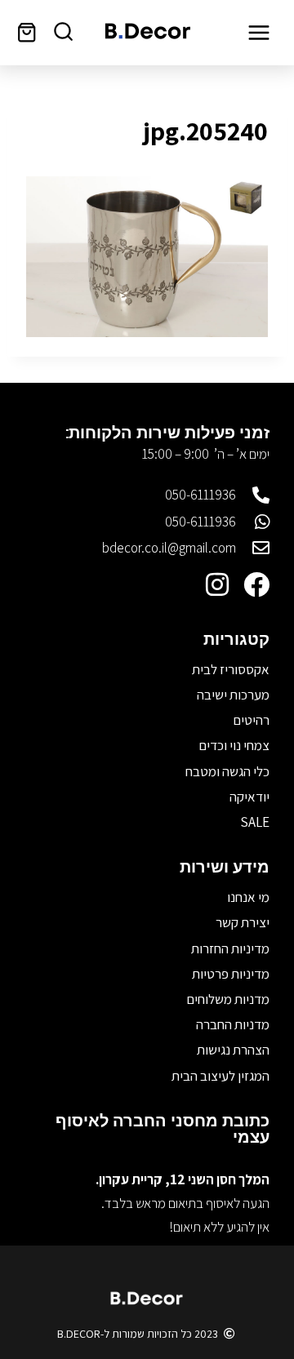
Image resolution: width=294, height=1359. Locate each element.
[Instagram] (217, 584)
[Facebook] (256, 584)
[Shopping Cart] (26, 32)
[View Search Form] (63, 32)
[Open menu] (258, 32)
